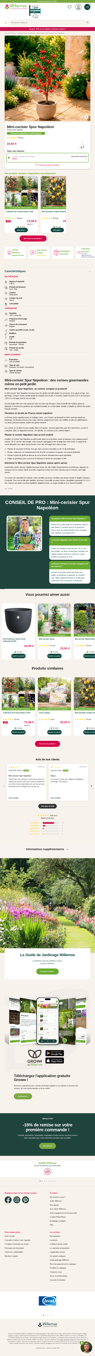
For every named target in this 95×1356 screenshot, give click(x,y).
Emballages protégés (58, 1221)
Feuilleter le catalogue (58, 1268)
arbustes (10, 1335)
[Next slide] (91, 786)
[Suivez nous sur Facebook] (8, 1199)
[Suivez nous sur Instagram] (16, 1199)
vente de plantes (41, 1333)
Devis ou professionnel (58, 1276)
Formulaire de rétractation (14, 1248)
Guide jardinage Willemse (59, 1260)
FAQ (51, 1225)
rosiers (17, 1335)
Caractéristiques (15, 271)
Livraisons (54, 1240)
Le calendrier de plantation (60, 1248)
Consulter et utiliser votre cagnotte (17, 1240)
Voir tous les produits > (33, 238)
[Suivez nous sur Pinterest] (25, 1199)
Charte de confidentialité (14, 1252)
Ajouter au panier (18, 656)
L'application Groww (57, 1252)
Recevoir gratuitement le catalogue (63, 1264)
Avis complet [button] (13, 798)
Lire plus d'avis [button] (47, 806)
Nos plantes (54, 1205)
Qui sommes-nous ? (57, 1197)
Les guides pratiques (57, 1256)
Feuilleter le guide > (47, 971)
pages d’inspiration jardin (66, 1339)
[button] (12, 138)
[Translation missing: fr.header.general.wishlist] (69, 7)
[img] (14, 767)
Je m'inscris (47, 1146)
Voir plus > (21, 230)
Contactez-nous (56, 1272)
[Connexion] (78, 7)
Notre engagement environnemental (63, 1213)
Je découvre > (23, 1096)
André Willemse (56, 1201)
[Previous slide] (4, 786)
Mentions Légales (11, 1256)
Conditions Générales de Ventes (17, 1244)
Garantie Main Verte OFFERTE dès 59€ (47, 1)
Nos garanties (55, 1236)
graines (80, 1333)
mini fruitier (11, 404)
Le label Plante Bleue (58, 1217)
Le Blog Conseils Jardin (59, 1244)
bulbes (85, 1333)
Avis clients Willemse (58, 1209)
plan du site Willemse (46, 1343)
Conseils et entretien (57, 1280)
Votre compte (10, 1236)
